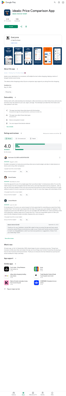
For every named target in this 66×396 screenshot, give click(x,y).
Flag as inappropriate (12, 289)
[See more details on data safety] (10, 127)
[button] (8, 56)
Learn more (14, 43)
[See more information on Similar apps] (15, 264)
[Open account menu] (63, 2)
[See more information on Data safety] (15, 97)
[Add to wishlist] (26, 27)
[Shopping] (8, 92)
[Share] (21, 27)
